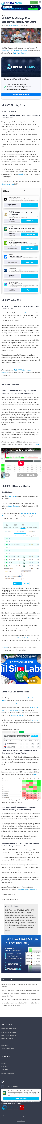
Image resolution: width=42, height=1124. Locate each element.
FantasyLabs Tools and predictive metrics (14, 50)
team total (28, 313)
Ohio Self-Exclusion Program (11, 1103)
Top (21, 1120)
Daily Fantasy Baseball (8, 1032)
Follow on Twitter (14, 1082)
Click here (4, 648)
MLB (3, 15)
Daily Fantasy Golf (7, 1039)
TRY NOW (34, 2)
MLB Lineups (4, 1045)
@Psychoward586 (14, 25)
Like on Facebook (13, 1087)
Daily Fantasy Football (8, 1029)
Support (4, 1063)
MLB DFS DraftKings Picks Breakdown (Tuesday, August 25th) (20, 990)
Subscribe (4, 1070)
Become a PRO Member (21, 94)
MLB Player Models (19, 53)
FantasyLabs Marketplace (12, 703)
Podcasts (4, 1067)
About (3, 1060)
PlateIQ (37, 444)
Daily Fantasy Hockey (8, 1042)
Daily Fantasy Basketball (9, 1035)
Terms (18, 1116)
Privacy (22, 1116)
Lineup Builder (11, 496)
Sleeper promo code (7, 184)
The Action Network (7, 1048)
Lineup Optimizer (13, 506)
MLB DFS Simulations (24, 638)
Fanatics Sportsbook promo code (27, 889)
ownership (21, 174)
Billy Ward (5, 25)
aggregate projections (17, 715)
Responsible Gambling (7, 1073)
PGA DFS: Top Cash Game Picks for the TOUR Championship (20, 999)
